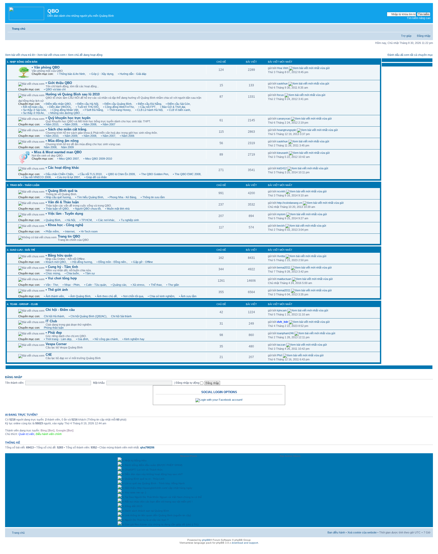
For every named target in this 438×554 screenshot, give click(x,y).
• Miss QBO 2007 (68, 158)
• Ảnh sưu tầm (187, 296)
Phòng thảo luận (54, 327)
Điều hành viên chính (49, 433)
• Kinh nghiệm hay (133, 339)
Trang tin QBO (69, 236)
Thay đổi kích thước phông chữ (426, 27)
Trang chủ (18, 28)
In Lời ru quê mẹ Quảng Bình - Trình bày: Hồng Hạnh (153, 483)
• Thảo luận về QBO (56, 208)
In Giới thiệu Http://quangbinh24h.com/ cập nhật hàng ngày (157, 487)
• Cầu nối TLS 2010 (90, 174)
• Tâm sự (89, 273)
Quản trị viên (26, 433)
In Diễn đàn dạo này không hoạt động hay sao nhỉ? (152, 474)
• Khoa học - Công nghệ (64, 225)
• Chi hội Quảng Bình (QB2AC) (87, 316)
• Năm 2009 (70, 124)
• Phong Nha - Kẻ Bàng (122, 197)
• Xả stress (137, 284)
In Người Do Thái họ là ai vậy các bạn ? (145, 519)
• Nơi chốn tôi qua (132, 296)
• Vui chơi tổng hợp (61, 278)
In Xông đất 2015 (132, 506)
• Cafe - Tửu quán (95, 284)
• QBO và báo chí (55, 89)
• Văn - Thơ (51, 284)
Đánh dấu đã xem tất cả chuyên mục (410, 54)
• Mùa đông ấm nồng (62, 141)
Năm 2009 (67, 147)
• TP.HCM (86, 220)
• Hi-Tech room (88, 231)
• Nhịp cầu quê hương (57, 197)
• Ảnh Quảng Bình (79, 296)
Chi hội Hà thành (54, 316)
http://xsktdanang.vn (289, 202)
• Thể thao (155, 284)
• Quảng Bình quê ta (61, 191)
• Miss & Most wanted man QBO (57, 152)
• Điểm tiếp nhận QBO (57, 103)
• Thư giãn (172, 284)
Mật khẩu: (99, 382)
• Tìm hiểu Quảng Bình (89, 197)
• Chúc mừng (52, 273)
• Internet (69, 231)
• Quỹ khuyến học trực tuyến (68, 118)
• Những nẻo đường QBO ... (65, 112)
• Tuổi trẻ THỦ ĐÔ (87, 106)
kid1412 (282, 168)
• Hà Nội (70, 220)
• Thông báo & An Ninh (71, 73)
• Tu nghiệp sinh (129, 220)
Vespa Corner (56, 344)
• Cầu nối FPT (147, 106)
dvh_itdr (282, 321)
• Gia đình (82, 339)
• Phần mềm (51, 231)
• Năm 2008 (89, 124)
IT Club (51, 321)
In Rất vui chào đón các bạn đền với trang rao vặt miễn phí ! (157, 501)
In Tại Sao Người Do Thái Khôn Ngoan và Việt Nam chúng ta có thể (162, 497)
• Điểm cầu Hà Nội (87, 103)
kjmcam (282, 310)
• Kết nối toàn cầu (32, 106)
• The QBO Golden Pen (153, 174)
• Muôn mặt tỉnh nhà (117, 208)
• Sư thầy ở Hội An (32, 112)
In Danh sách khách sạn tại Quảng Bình (145, 510)
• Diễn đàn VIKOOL (59, 106)
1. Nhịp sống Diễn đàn (22, 61)
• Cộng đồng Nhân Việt (64, 109)
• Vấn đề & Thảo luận (62, 202)
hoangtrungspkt (286, 129)
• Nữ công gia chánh (105, 339)
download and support (245, 542)
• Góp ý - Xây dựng (101, 73)
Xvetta (281, 256)
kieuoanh (282, 152)
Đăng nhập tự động (188, 382)
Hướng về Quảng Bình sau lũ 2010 (73, 94)
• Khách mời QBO (55, 261)
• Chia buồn (72, 273)
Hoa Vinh (282, 68)
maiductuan (284, 278)
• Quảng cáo (118, 284)
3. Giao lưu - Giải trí (21, 249)
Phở (279, 355)
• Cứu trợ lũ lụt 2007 (67, 177)
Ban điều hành (336, 532)
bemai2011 (283, 267)
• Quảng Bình (52, 220)
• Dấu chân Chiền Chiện (58, 174)
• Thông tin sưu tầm (153, 197)
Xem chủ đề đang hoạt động (85, 54)
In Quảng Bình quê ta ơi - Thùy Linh (143, 478)
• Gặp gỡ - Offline (142, 261)
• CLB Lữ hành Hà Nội (148, 109)
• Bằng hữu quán (59, 255)
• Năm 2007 (108, 124)
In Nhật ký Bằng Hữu (134, 460)
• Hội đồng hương (81, 261)
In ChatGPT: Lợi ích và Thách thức (142, 469)
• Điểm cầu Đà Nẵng (148, 103)
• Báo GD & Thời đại (172, 106)
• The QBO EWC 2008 (186, 174)
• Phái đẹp (54, 332)
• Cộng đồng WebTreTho (118, 106)
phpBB (206, 540)
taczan (281, 344)
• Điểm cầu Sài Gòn (178, 103)
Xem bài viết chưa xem (51, 54)
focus (280, 94)
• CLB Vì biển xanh (178, 109)
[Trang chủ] (26, 12)
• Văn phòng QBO (46, 67)
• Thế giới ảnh (57, 290)
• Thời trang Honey (119, 109)
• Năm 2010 (51, 124)
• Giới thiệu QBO (59, 83)
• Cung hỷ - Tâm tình (62, 267)
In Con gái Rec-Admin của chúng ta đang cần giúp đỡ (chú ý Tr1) (160, 524)
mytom (281, 214)
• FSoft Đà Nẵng (93, 109)
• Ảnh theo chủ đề (106, 296)
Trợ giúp (406, 35)
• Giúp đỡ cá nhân (95, 177)
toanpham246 (285, 333)
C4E (49, 355)
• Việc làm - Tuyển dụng (64, 213)
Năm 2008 (50, 147)
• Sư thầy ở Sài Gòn (33, 109)
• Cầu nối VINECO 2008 (36, 177)
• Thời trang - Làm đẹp (57, 339)
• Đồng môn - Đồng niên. (112, 261)
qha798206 (147, 447)
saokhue (282, 83)
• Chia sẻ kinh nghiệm (161, 296)
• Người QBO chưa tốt (87, 208)
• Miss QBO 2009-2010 (97, 158)
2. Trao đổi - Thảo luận (23, 185)
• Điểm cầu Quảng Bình (117, 103)
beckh (281, 225)
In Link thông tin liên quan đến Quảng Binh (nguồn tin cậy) (156, 515)
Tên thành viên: (14, 382)
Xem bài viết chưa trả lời (20, 54)
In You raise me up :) (134, 492)
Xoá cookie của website (362, 532)
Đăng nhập (423, 35)
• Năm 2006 (127, 135)
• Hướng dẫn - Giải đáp (132, 73)
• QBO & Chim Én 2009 (120, 174)
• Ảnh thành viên (54, 296)
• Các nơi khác (105, 220)
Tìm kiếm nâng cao (418, 18)
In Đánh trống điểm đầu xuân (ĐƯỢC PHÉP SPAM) (152, 465)
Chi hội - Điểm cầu (60, 310)
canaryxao (283, 118)
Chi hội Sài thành (121, 316)
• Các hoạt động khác (62, 168)
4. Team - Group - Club (22, 304)
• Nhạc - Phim (71, 284)
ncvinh (281, 191)
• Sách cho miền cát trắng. (66, 129)
